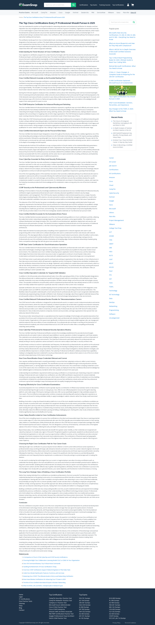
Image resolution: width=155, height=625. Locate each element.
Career (111, 158)
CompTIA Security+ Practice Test (60, 598)
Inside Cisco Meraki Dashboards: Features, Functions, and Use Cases (43, 573)
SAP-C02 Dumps (84, 612)
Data (110, 298)
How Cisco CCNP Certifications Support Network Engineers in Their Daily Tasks (46, 570)
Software (112, 314)
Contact (21, 610)
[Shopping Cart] (132, 4)
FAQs (21, 606)
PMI (93, 12)
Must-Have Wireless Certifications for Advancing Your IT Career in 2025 (44, 579)
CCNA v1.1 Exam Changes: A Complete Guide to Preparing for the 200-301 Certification (122, 74)
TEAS (111, 283)
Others (111, 213)
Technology (113, 291)
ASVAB (111, 236)
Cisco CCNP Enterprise (57, 609)
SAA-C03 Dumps (84, 605)
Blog (20, 608)
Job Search (113, 166)
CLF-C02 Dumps (114, 612)
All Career (112, 162)
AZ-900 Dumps (114, 603)
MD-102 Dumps (114, 607)
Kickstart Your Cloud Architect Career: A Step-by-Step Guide (122, 141)
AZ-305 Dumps (84, 614)
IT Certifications (24, 599)
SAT (110, 279)
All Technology (114, 295)
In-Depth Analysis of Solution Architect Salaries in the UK (122, 129)
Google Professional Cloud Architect (61, 616)
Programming (114, 310)
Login (21, 597)
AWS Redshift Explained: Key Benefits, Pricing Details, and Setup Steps (122, 135)
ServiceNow (101, 12)
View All (133, 12)
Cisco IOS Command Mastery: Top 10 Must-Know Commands (41, 563)
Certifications (83, 5)
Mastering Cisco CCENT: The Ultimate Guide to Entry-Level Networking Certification (48, 576)
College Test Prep (115, 228)
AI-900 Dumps (84, 607)
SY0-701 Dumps (84, 598)
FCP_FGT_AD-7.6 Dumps (117, 618)
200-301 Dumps (84, 603)
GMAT (111, 244)
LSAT (111, 259)
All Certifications (115, 173)
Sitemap (22, 603)
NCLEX (111, 267)
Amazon (53, 12)
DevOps (112, 302)
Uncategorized (114, 318)
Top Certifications (118, 5)
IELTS (111, 255)
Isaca (118, 12)
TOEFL (111, 287)
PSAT (111, 271)
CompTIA (44, 12)
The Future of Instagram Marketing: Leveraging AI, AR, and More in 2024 (122, 123)
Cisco (60, 12)
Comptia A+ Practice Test (58, 603)
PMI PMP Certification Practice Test (61, 614)
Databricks (85, 12)
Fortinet (75, 12)
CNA (110, 240)
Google (67, 12)
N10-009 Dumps (115, 598)
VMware (111, 12)
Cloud (111, 185)
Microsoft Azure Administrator (59, 605)
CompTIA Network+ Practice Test (60, 600)
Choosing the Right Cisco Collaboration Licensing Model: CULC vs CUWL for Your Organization (51, 560)
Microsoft (34, 12)
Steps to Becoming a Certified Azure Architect (122, 146)
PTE (110, 275)
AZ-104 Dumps (84, 600)
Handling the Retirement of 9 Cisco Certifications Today (39, 567)
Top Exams (93, 5)
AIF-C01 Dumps (84, 616)
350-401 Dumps (114, 605)
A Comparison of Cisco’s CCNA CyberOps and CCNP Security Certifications (45, 557)
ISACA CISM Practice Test (58, 618)
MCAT (111, 263)
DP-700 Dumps (84, 609)
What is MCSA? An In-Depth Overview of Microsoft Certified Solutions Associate (122, 51)
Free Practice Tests (25, 601)
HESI (110, 252)
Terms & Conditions (130, 623)
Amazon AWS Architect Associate (60, 612)
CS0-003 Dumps (114, 609)
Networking (113, 306)
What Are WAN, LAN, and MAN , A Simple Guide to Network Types (43, 586)
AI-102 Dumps (84, 618)
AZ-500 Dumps (114, 614)
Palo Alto (126, 12)
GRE (110, 248)
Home (21, 17)
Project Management (116, 220)
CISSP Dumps (114, 616)
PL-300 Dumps (114, 600)
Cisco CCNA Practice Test (58, 607)
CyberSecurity (114, 193)
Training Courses (104, 5)
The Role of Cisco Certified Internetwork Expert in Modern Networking (44, 582)
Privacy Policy (116, 623)
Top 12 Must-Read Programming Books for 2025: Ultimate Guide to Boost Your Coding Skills (121, 60)
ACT (110, 232)
